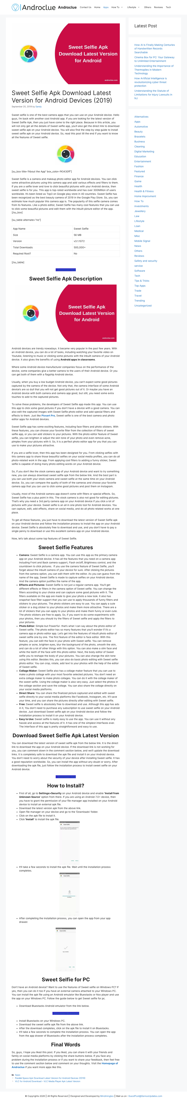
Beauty (138, 131)
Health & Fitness (144, 191)
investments (141, 206)
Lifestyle (131, 7)
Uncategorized (143, 305)
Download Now (66, 269)
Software (139, 270)
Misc (137, 236)
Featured (139, 171)
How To (115, 7)
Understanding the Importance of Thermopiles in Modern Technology (154, 69)
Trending (139, 300)
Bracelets (139, 136)
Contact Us (85, 7)
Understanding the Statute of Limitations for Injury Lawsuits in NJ (153, 94)
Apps (106, 7)
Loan (137, 226)
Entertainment (142, 161)
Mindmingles (107, 1096)
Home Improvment (145, 196)
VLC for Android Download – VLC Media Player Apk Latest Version (47, 1081)
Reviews (158, 7)
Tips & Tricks (141, 280)
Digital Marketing (144, 151)
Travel (138, 295)
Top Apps (140, 285)
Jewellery (140, 211)
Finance (139, 176)
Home (97, 7)
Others (147, 7)
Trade (137, 290)
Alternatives (141, 116)
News (137, 245)
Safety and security (145, 260)
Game (137, 181)
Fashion (139, 166)
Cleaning (139, 146)
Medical (139, 231)
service (138, 265)
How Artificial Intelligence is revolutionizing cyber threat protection (150, 82)
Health (138, 186)
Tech (168, 7)
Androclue (67, 7)
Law (136, 216)
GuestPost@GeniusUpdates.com (145, 1096)
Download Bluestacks (65, 1013)
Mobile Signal (142, 241)
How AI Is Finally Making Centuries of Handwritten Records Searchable (154, 48)
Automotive (141, 126)
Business (139, 141)
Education (140, 156)
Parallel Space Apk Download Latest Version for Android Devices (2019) (50, 1078)
